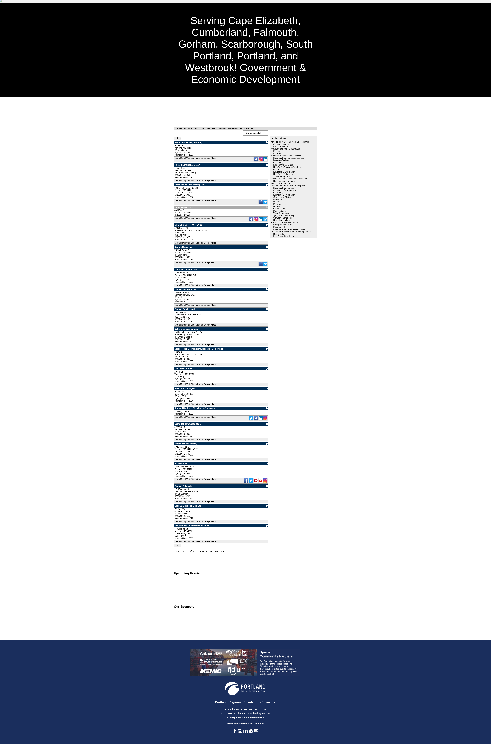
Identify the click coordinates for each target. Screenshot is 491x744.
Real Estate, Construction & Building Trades (291, 232)
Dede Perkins (182, 514)
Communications (281, 144)
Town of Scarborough (185, 289)
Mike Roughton (183, 533)
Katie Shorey (182, 255)
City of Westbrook (183, 369)
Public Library (279, 211)
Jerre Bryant (181, 376)
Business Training (281, 160)
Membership (391, 9)
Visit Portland (181, 463)
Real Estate (278, 234)
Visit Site (190, 158)
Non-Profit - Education (283, 174)
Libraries (277, 153)
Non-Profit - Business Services (287, 167)
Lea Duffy (180, 233)
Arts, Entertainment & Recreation (285, 149)
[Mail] (256, 730)
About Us (478, 9)
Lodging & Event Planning (282, 215)
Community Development (284, 190)
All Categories (246, 128)
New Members (208, 128)
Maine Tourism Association (188, 424)
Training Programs (281, 176)
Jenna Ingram (182, 150)
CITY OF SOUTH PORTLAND (189, 225)
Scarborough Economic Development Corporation (199, 349)
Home (376, 9)
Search (179, 128)
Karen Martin (182, 357)
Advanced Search (192, 128)
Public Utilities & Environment (284, 222)
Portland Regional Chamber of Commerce (195, 408)
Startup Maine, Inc (183, 247)
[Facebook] (235, 730)
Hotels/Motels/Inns (281, 220)
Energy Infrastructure (282, 225)
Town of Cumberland (185, 309)
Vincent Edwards (184, 451)
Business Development (283, 188)
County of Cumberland (186, 269)
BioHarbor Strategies (185, 388)
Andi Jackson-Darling (186, 173)
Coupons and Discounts (227, 128)
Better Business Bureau (186, 329)
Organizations (279, 209)
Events (448, 9)
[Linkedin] (245, 730)
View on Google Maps (206, 158)
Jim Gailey (181, 277)
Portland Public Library (186, 444)
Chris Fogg (181, 432)
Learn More (179, 158)
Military (276, 202)
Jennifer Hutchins (184, 192)
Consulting (278, 163)
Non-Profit (277, 206)
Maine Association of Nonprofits (190, 185)
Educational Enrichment (284, 172)
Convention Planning (282, 218)
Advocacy (463, 9)
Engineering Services (283, 165)
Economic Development (284, 195)
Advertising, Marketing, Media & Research (290, 142)
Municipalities (279, 204)
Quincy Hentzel (183, 411)
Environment (279, 227)
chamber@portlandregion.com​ (253, 713)
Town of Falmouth (183, 486)
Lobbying (277, 199)
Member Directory (412, 9)
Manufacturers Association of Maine (192, 526)
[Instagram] (240, 730)
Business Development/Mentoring (288, 158)
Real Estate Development (285, 236)
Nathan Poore (182, 494)
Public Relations (280, 146)
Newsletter (433, 9)
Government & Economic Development (288, 186)
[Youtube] (251, 730)
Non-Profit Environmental (284, 181)
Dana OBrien (182, 396)
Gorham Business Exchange (188, 506)
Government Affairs (282, 197)
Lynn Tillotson (182, 471)
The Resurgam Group (184, 207)
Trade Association (281, 213)
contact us (203, 551)
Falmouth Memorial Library (187, 165)
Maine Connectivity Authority (189, 142)
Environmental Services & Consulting (290, 229)
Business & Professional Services (286, 156)
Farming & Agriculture (280, 183)
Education (275, 169)
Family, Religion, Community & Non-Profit (289, 179)
